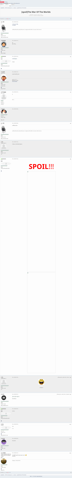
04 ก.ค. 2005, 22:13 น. (15, 452)
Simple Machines (39, 476)
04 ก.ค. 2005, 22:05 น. (15, 424)
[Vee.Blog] (1, 433)
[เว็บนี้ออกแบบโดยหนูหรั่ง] (1, 87)
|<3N (3, 21)
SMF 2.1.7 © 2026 (33, 476)
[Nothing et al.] (1, 51)
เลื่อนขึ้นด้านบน (2, 472)
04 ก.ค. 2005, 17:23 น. (15, 141)
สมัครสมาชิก (17, 3)
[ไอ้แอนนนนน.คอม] (1, 68)
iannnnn (4, 56)
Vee (3, 424)
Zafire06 (4, 40)
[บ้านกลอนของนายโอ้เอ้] (1, 468)
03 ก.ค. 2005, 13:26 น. (15, 21)
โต (2, 141)
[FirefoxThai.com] (1, 449)
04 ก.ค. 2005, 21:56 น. (15, 158)
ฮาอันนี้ (13, 58)
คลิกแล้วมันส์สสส (14, 81)
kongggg (4, 92)
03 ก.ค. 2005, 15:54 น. (15, 56)
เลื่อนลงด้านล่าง (2, 18)
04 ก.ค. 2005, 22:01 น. (15, 394)
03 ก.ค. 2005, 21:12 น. (15, 71)
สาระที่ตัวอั (14, 25)
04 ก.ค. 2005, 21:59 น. (15, 377)
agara (3, 109)
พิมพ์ (70, 18)
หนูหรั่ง (3, 71)
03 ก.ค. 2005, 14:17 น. (15, 40)
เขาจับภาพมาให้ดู (15, 24)
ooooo (3, 438)
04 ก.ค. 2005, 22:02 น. (15, 408)
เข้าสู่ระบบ (12, 3)
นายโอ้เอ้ (4, 452)
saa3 (3, 394)
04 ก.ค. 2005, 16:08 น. (15, 123)
